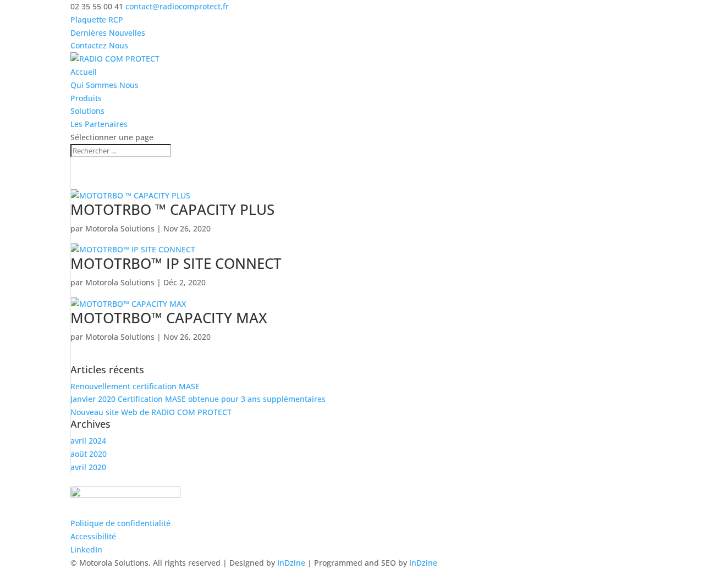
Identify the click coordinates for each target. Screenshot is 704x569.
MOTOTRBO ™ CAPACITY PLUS (172, 209)
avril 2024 (88, 440)
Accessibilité (93, 536)
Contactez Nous (99, 45)
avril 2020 (88, 467)
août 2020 (88, 454)
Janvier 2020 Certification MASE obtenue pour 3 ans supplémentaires (198, 399)
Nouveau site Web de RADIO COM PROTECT (151, 412)
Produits (86, 98)
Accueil (83, 72)
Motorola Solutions (120, 228)
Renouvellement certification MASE (135, 386)
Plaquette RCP (96, 19)
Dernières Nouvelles (107, 32)
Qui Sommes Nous (104, 85)
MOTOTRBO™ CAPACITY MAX (168, 318)
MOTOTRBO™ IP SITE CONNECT (176, 263)
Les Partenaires (99, 124)
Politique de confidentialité (120, 523)
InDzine (291, 562)
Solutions (87, 111)
